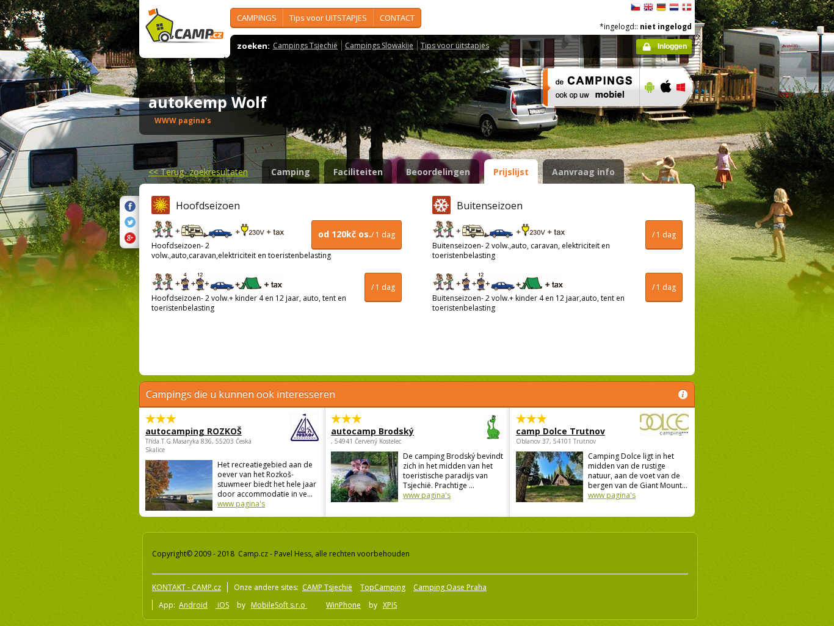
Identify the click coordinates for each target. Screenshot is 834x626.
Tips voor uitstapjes (455, 45)
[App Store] (665, 114)
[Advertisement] (746, 367)
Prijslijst (511, 172)
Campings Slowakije (379, 45)
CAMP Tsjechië (327, 587)
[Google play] (648, 114)
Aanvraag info (583, 172)
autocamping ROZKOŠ (193, 431)
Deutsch (661, 7)
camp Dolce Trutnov (560, 431)
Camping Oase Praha (450, 587)
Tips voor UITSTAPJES (328, 17)
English (648, 7)
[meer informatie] (585, 114)
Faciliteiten (358, 172)
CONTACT (397, 17)
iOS (222, 605)
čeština (635, 7)
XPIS (390, 605)
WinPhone (343, 605)
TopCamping (382, 587)
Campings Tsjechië (305, 45)
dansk (687, 7)
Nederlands (674, 7)
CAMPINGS (257, 17)
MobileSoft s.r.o (279, 605)
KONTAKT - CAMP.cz (186, 587)
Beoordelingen (438, 172)
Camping (290, 172)
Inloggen (672, 46)
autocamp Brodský (372, 431)
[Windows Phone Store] (688, 114)
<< (198, 172)
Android (193, 605)
